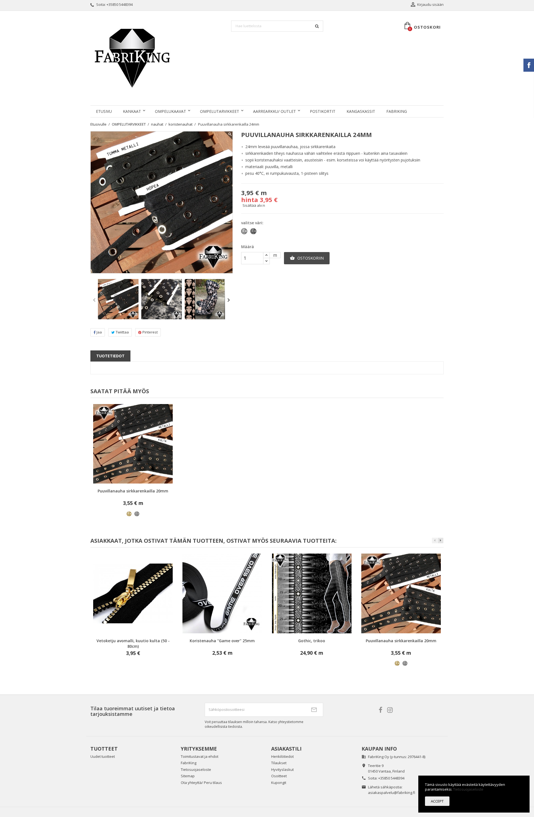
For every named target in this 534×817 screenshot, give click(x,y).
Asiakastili (286, 748)
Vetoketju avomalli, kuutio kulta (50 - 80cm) (133, 643)
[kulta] (129, 513)
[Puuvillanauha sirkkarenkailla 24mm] (118, 299)
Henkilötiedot (282, 756)
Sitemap (188, 775)
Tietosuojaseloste (196, 769)
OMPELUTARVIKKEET (219, 111)
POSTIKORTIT (322, 111)
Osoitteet (279, 775)
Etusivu (104, 111)
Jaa (99, 332)
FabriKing (396, 111)
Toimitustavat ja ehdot (199, 756)
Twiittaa (122, 332)
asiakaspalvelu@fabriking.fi (391, 792)
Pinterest (150, 332)
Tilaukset (278, 762)
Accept (437, 801)
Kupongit (278, 782)
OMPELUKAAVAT (170, 111)
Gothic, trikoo (311, 640)
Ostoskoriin (307, 258)
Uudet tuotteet (102, 756)
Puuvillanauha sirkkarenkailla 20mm (133, 491)
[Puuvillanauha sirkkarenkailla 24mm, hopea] (161, 299)
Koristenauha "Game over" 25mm (222, 640)
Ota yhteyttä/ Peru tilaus (201, 782)
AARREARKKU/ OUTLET (274, 111)
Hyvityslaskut (282, 769)
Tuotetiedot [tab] (110, 355)
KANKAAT (132, 111)
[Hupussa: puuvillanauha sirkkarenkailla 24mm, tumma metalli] (205, 299)
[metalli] (136, 513)
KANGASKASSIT (361, 111)
